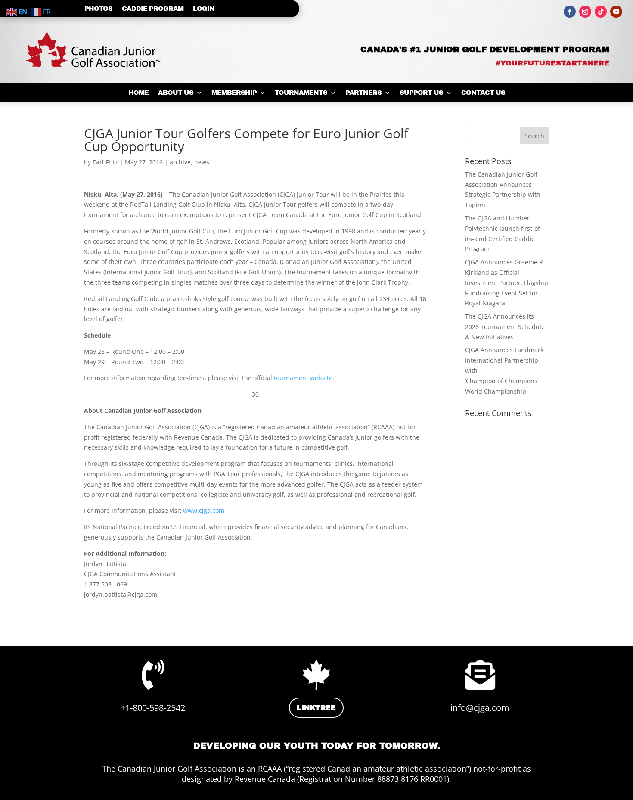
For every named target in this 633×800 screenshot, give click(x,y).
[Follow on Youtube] (616, 12)
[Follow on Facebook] (570, 12)
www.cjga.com (203, 510)
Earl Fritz (105, 162)
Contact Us (483, 93)
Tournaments (301, 93)
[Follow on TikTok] (601, 12)
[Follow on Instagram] (585, 12)
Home (138, 93)
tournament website (303, 378)
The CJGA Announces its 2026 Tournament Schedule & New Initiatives (505, 326)
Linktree (316, 707)
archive (180, 162)
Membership (234, 93)
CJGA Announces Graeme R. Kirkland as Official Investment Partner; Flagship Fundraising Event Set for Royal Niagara (506, 282)
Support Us (421, 93)
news (201, 162)
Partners (363, 93)
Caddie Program (152, 9)
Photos (98, 9)
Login (203, 9)
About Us (175, 93)
